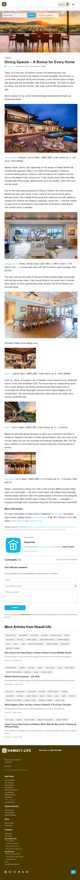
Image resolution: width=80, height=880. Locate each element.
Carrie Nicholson (39, 517)
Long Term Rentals (9, 802)
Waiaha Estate (11, 157)
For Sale (59, 527)
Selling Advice (46, 672)
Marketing (65, 644)
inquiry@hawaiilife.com (45, 547)
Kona (34, 529)
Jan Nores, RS (8, 737)
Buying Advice (56, 635)
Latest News (69, 667)
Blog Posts (35, 551)
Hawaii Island (57, 514)
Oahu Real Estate (9, 785)
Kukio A (8, 427)
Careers (7, 861)
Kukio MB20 (10, 479)
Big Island (29, 527)
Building (44, 635)
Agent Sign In (7, 766)
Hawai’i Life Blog (9, 823)
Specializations (10, 851)
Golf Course (8, 529)
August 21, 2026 (17, 712)
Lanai (23, 644)
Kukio (16, 644)
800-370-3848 (55, 750)
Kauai (8, 644)
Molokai (28, 672)
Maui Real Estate (9, 787)
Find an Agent (8, 833)
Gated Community (69, 527)
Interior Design (63, 639)
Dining (48, 527)
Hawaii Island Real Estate (11, 790)
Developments (8, 797)
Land (60, 667)
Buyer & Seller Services (12, 846)
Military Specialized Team (13, 854)
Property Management (10, 815)
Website (27, 551)
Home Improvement (47, 639)
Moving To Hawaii (13, 648)
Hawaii (8, 58)
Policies (26, 770)
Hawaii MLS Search (10, 780)
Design (66, 635)
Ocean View (52, 529)
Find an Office (8, 762)
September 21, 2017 (22, 66)
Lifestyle (39, 529)
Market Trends (52, 644)
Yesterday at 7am (17, 660)
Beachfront (23, 635)
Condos (22, 667)
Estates (53, 527)
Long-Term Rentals (9, 812)
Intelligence (50, 667)
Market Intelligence (36, 644)
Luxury (45, 529)
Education (10, 639)
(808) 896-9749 (18, 521)
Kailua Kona (28, 529)
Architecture (11, 635)
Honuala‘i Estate (11, 263)
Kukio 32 (8, 373)
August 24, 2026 (19, 684)
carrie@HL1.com (36, 521)
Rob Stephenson (9, 684)
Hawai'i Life (8, 660)
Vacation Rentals (9, 810)
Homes (21, 529)
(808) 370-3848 (68, 547)
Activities (9, 691)
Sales (36, 672)
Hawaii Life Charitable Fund (14, 849)
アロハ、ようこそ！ (10, 799)
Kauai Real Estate (9, 782)
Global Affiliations (11, 859)
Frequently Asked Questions (12, 864)
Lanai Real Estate (9, 792)
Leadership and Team (12, 843)
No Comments (35, 66)
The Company (10, 841)
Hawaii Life (10, 66)
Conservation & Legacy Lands (14, 856)
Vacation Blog (8, 825)
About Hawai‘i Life (11, 838)
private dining (61, 529)
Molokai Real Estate (10, 794)
